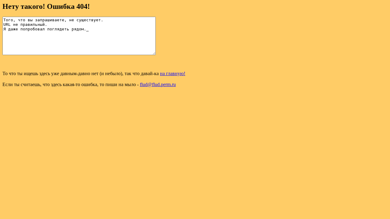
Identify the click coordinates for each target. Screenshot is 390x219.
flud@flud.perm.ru (158, 84)
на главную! (172, 73)
